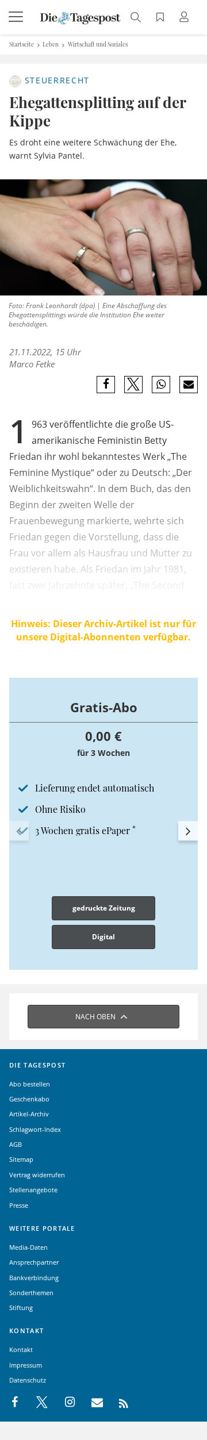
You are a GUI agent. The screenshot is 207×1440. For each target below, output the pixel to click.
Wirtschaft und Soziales (98, 44)
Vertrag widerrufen (37, 1174)
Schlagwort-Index (35, 1129)
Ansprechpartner (34, 1262)
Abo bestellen (29, 1084)
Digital (103, 937)
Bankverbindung (34, 1277)
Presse (18, 1205)
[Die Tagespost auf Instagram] (64, 1402)
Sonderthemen (31, 1292)
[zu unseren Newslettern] (91, 1402)
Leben (51, 44)
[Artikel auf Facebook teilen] (106, 384)
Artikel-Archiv (29, 1113)
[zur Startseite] (80, 17)
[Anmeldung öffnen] (185, 18)
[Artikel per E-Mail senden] (188, 384)
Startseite (21, 44)
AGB (15, 1144)
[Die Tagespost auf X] (36, 1402)
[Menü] (17, 17)
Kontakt (21, 1349)
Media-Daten (28, 1247)
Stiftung (21, 1307)
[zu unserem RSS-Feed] (117, 1402)
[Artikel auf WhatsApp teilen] (161, 384)
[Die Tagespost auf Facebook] (15, 1402)
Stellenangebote (33, 1189)
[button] (19, 831)
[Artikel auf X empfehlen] (134, 384)
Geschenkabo (29, 1099)
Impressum (25, 1365)
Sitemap (21, 1159)
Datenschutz (27, 1380)
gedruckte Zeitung (103, 908)
